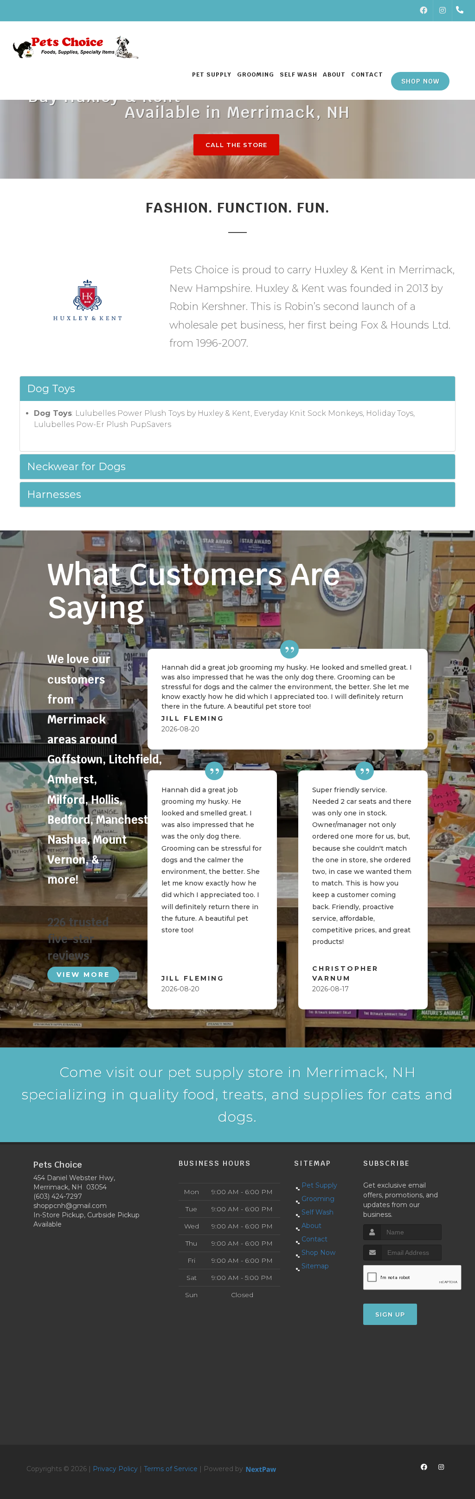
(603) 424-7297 (57, 1196)
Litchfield (134, 759)
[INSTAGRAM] (442, 10)
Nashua (67, 840)
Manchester (128, 820)
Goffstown (75, 759)
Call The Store (236, 145)
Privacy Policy (115, 1469)
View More (83, 974)
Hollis (105, 800)
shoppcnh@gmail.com (70, 1206)
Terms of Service (171, 1469)
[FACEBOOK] (423, 10)
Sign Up (390, 1314)
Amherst (70, 779)
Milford (66, 800)
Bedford (68, 820)
